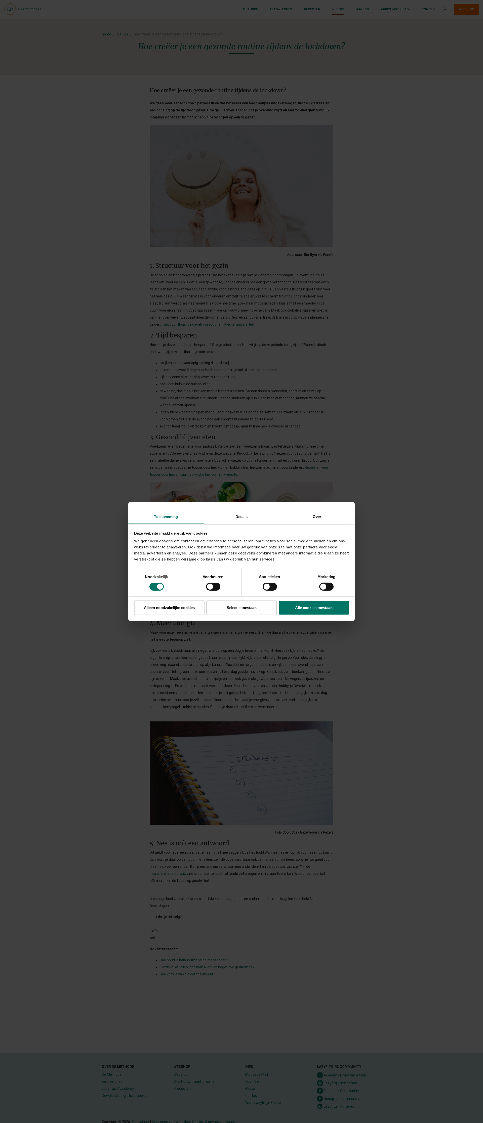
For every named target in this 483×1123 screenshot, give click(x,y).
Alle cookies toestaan (314, 608)
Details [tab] (241, 516)
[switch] (213, 587)
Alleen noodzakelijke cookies (169, 608)
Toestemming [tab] (166, 516)
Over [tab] (317, 516)
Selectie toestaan (242, 608)
